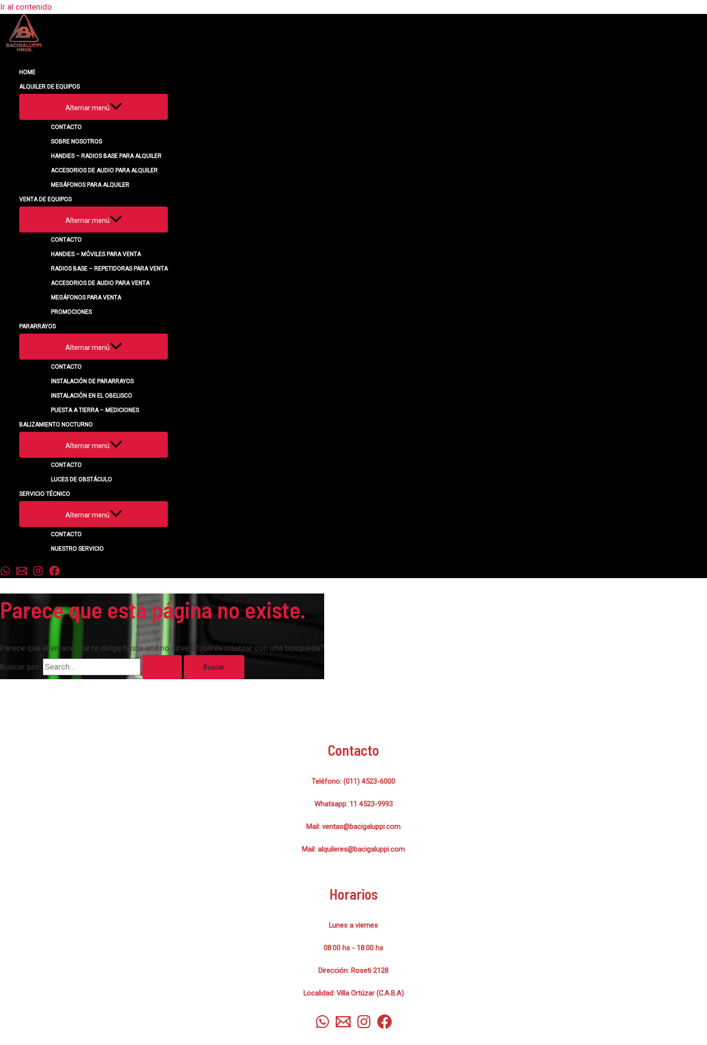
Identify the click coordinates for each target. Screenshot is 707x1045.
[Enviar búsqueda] (162, 667)
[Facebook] (54, 573)
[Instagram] (38, 573)
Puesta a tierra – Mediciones (95, 410)
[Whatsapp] (5, 573)
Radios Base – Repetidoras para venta (109, 268)
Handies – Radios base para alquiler (106, 156)
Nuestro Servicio (77, 548)
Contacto (66, 127)
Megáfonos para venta (86, 297)
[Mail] (21, 573)
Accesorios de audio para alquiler (104, 170)
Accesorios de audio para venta (100, 283)
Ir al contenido (26, 7)
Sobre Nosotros (76, 141)
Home (27, 72)
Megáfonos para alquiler (90, 184)
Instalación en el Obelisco (91, 395)
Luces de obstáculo (81, 479)
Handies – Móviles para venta (96, 254)
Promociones (71, 312)
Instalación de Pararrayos (92, 381)
